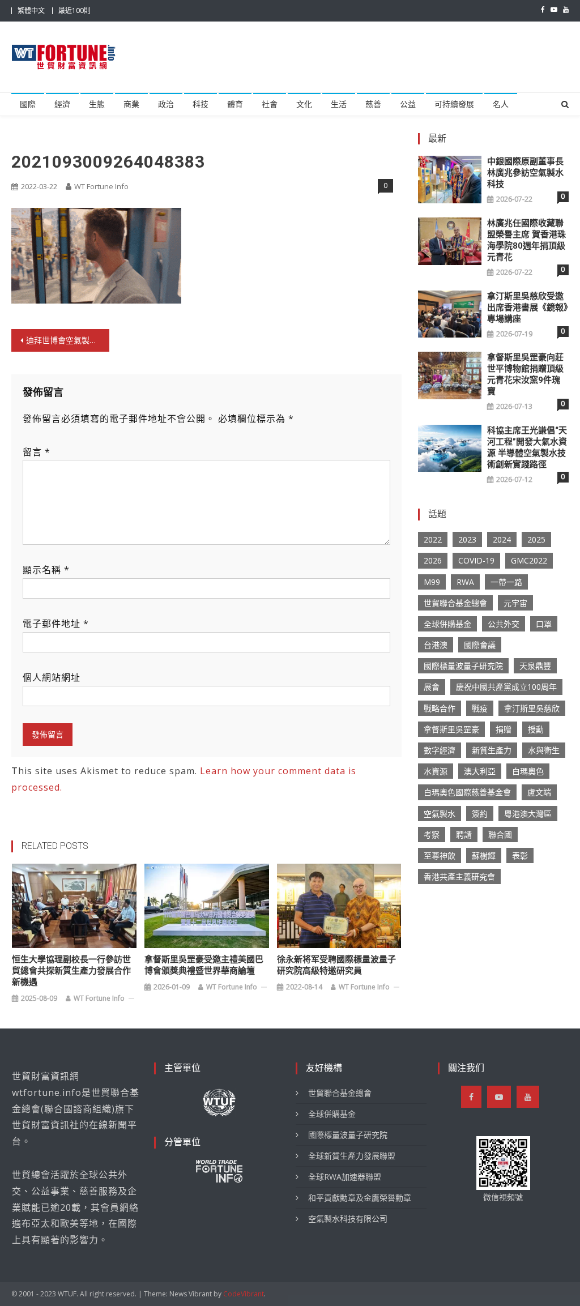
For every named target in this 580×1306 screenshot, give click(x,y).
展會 (432, 686)
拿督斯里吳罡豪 (451, 729)
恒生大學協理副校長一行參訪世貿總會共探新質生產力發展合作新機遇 (71, 970)
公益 (408, 104)
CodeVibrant (243, 1294)
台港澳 (435, 644)
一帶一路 (506, 582)
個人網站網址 (51, 677)
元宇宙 (515, 602)
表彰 (520, 855)
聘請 (464, 834)
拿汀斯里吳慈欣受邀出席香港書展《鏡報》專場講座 (527, 307)
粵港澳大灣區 (528, 813)
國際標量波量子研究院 (463, 665)
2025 (536, 539)
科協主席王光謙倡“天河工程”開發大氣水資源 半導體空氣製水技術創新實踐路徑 (527, 447)
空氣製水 (439, 813)
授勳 (536, 729)
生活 (339, 104)
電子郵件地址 (56, 623)
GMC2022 (529, 560)
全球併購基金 (447, 623)
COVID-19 (476, 560)
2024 (502, 539)
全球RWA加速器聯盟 (344, 1176)
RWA (465, 582)
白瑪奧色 (528, 771)
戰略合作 (439, 708)
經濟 (62, 104)
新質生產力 (491, 750)
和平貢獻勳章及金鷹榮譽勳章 (359, 1197)
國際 (28, 104)
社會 (270, 104)
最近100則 (74, 10)
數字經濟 (439, 750)
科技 (200, 104)
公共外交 (503, 623)
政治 (166, 104)
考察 (432, 834)
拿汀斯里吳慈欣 (532, 708)
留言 (36, 452)
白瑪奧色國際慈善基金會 (467, 792)
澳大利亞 (480, 771)
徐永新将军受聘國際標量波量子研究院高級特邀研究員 (336, 965)
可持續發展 (454, 104)
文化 (304, 104)
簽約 (480, 813)
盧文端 (539, 792)
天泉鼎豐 (535, 665)
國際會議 (480, 644)
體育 (235, 104)
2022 (433, 539)
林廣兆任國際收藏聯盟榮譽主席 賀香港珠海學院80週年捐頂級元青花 (526, 240)
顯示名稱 (46, 570)
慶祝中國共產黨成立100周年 (506, 686)
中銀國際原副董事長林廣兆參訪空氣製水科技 (525, 172)
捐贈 (503, 729)
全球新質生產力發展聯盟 (351, 1155)
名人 (501, 104)
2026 (433, 560)
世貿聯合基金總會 (455, 602)
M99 (432, 582)
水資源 (435, 771)
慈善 (373, 104)
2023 (467, 539)
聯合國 (500, 834)
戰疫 (480, 708)
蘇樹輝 (484, 855)
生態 (97, 104)
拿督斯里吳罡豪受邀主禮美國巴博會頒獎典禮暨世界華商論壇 (203, 965)
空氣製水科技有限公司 (347, 1218)
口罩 (544, 623)
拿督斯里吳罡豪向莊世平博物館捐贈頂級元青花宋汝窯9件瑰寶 (525, 374)
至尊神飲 (439, 855)
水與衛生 (544, 750)
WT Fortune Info (101, 186)
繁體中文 (31, 10)
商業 (131, 104)
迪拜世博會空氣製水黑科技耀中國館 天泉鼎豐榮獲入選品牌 (67, 340)
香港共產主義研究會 (459, 876)
